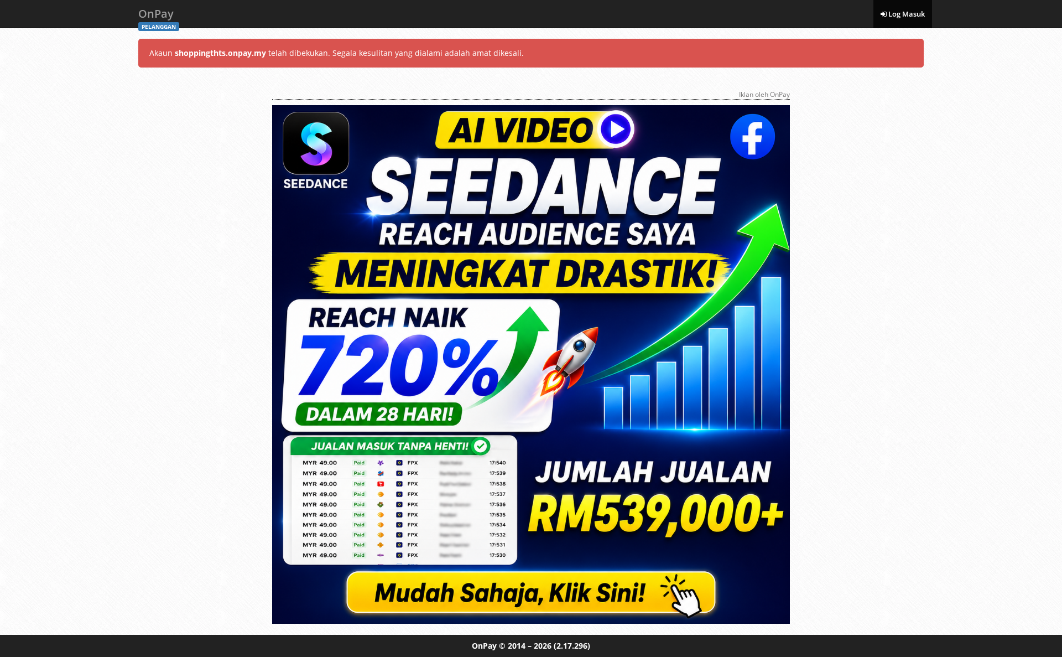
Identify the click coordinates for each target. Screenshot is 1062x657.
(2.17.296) (572, 645)
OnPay (157, 17)
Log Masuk (906, 14)
